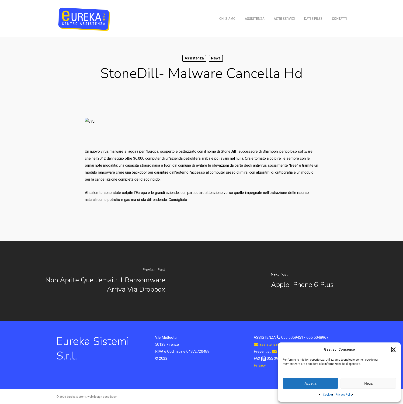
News (216, 58)
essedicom (110, 396)
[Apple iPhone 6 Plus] (302, 281)
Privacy (260, 365)
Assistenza (194, 58)
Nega (368, 383)
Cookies (328, 394)
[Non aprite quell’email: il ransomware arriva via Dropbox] (101, 281)
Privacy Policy (345, 394)
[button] (393, 349)
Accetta (310, 383)
